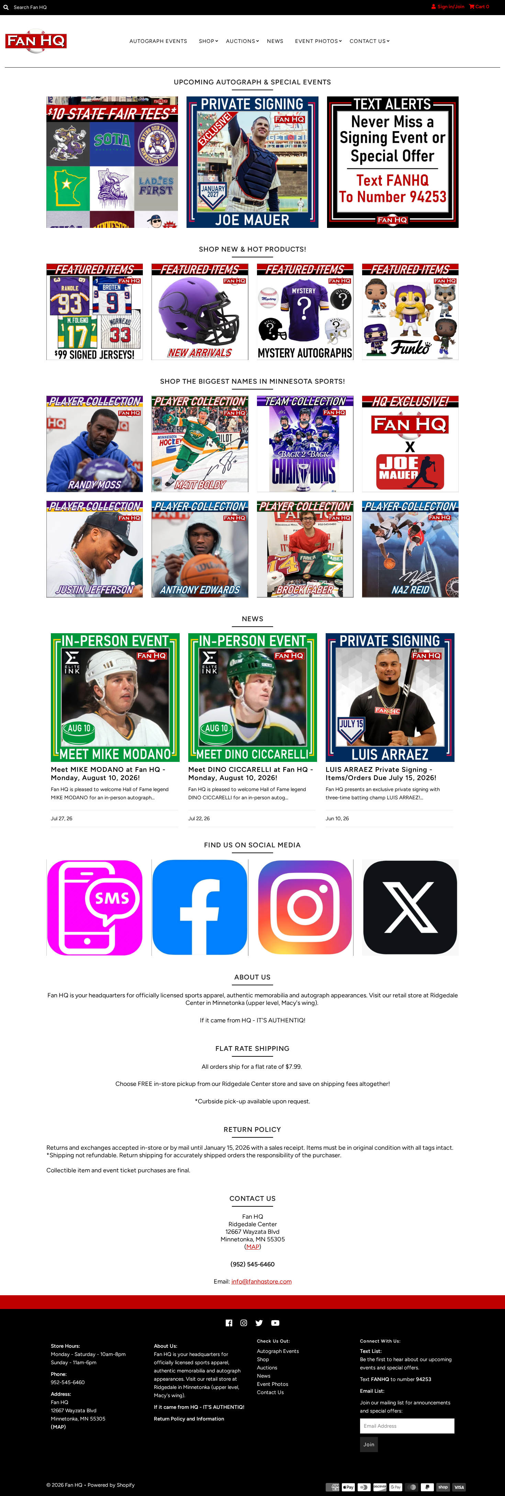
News (275, 41)
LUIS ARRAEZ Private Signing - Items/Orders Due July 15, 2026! (381, 773)
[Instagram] (305, 907)
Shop (206, 41)
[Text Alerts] (393, 162)
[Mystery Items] (305, 312)
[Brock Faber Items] (305, 549)
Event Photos (316, 41)
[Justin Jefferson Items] (94, 549)
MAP (252, 1247)
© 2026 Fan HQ (64, 1485)
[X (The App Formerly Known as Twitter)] (410, 907)
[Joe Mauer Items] (410, 444)
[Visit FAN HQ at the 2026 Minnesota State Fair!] (112, 162)
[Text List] (94, 907)
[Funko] (410, 312)
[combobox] (68, 7)
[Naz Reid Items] (410, 549)
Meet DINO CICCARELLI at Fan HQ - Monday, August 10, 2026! (250, 773)
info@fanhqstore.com (262, 1281)
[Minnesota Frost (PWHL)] (305, 444)
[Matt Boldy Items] (200, 444)
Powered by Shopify (111, 1485)
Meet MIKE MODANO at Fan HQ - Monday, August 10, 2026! (108, 773)
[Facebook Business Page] (200, 907)
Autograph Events (158, 41)
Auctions (240, 41)
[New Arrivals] (200, 312)
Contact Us (368, 41)
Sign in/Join (450, 7)
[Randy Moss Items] (94, 444)
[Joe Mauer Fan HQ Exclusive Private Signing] (252, 162)
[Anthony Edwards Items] (200, 549)
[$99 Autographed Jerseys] (94, 312)
